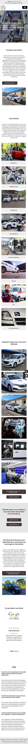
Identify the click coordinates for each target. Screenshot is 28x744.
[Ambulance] (13, 152)
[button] (11, 651)
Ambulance (14, 163)
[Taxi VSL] (13, 270)
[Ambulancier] (13, 199)
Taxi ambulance (13, 234)
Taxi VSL (13, 281)
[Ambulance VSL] (13, 175)
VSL (14, 304)
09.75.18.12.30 (17, 1)
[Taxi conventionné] (13, 246)
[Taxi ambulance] (13, 222)
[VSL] (13, 293)
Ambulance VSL (13, 186)
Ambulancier (13, 210)
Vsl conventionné (14, 328)
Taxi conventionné (13, 257)
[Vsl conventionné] (13, 317)
